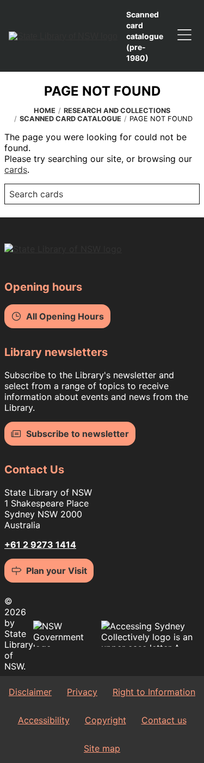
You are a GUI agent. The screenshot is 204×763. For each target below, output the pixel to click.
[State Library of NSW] (63, 35)
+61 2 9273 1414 (40, 544)
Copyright (105, 720)
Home (44, 111)
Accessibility (44, 720)
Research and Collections (117, 111)
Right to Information (154, 691)
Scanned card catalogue (70, 119)
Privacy (82, 691)
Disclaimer (30, 691)
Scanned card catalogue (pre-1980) (144, 36)
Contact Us (34, 469)
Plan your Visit (56, 570)
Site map (102, 748)
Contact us (164, 720)
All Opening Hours (65, 316)
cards (15, 169)
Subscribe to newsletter (77, 433)
